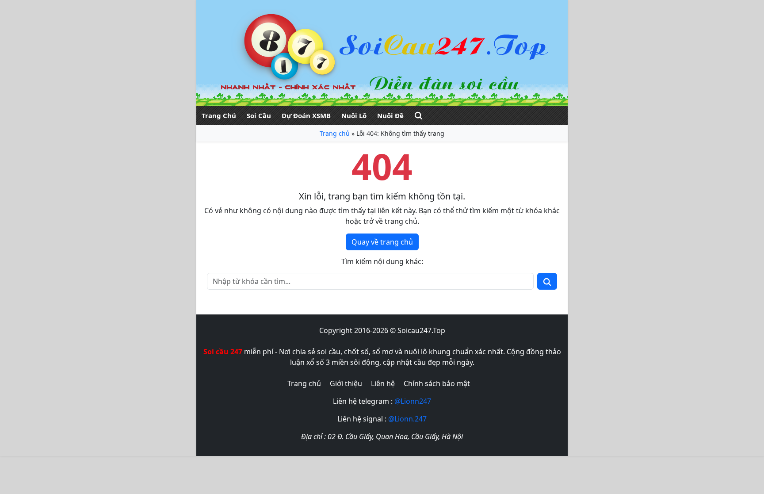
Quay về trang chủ (382, 242)
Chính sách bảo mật (437, 383)
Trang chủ (335, 133)
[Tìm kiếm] (418, 115)
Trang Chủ (219, 115)
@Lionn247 (412, 401)
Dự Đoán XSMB (306, 115)
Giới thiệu (346, 383)
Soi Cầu (259, 115)
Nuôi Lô (354, 115)
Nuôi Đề (390, 115)
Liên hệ (383, 383)
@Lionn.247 (407, 419)
